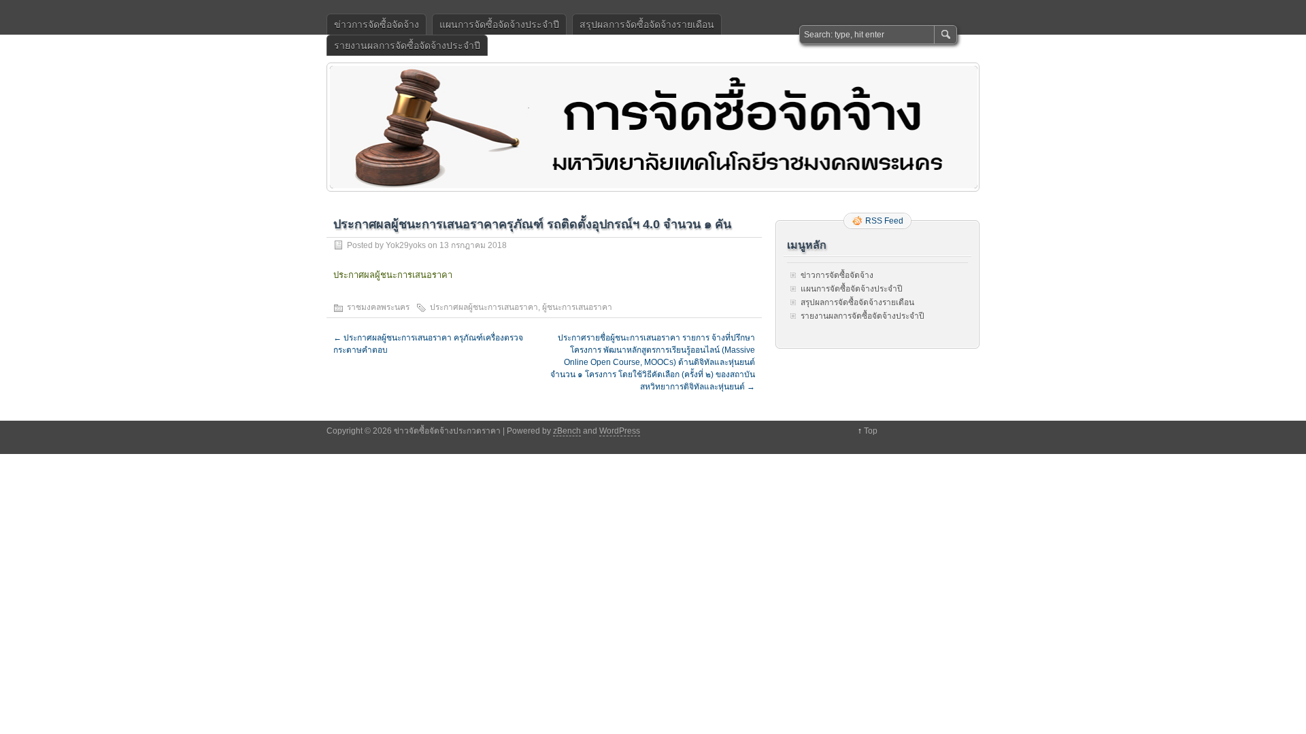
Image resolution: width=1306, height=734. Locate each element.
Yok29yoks (406, 245)
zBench (567, 431)
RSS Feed (884, 221)
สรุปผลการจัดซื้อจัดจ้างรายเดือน (647, 24)
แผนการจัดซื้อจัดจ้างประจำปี (499, 24)
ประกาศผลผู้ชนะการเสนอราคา (392, 275)
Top (870, 431)
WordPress (619, 431)
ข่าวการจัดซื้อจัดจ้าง (376, 24)
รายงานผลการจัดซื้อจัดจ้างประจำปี (407, 45)
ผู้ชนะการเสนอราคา (577, 307)
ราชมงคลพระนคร (378, 307)
